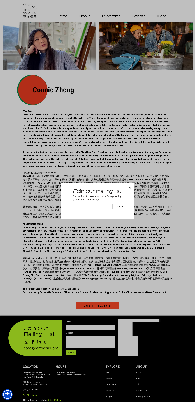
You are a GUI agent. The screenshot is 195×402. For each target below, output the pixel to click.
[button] (130, 188)
